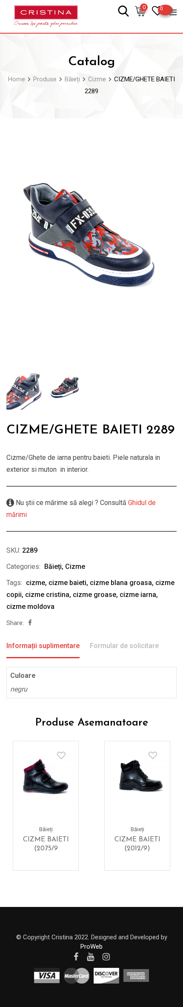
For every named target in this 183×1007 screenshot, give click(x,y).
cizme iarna (138, 595)
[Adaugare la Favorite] (61, 755)
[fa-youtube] (90, 957)
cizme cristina (47, 595)
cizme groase (94, 595)
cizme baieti (67, 583)
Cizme (75, 566)
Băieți (53, 566)
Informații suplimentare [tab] (43, 646)
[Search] (123, 10)
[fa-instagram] (106, 957)
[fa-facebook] (30, 623)
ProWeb (91, 946)
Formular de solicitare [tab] (124, 646)
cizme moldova (30, 606)
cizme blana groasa (121, 583)
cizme (35, 583)
